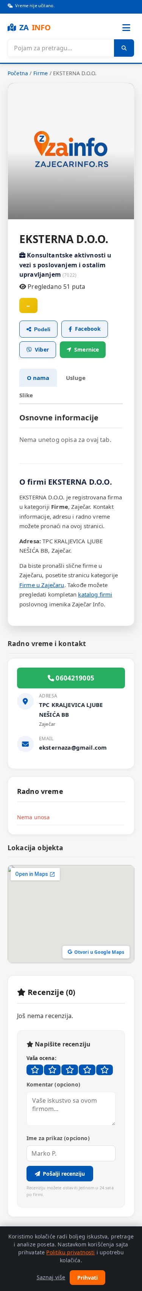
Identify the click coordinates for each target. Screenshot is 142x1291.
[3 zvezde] (69, 1070)
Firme (40, 73)
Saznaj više (51, 1277)
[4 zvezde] (87, 1070)
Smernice (86, 349)
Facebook (88, 328)
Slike (26, 395)
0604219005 (74, 678)
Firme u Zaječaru (41, 585)
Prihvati (87, 1277)
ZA (35, 27)
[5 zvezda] (104, 1070)
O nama (38, 377)
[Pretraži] (124, 48)
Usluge (76, 377)
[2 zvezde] (52, 1070)
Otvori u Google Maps (99, 952)
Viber (42, 349)
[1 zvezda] (35, 1070)
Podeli (42, 329)
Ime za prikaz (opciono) (58, 1138)
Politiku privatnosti (70, 1252)
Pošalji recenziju (64, 1173)
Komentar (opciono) (53, 1084)
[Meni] (126, 27)
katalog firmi (95, 594)
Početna (18, 73)
